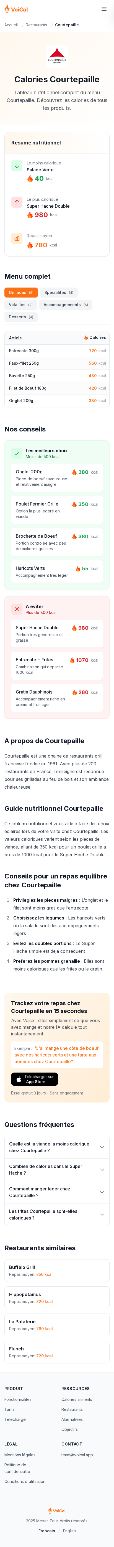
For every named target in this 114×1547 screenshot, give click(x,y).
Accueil (11, 24)
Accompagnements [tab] (66, 304)
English (69, 1530)
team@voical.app (77, 1454)
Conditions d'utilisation (24, 1481)
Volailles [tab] (21, 304)
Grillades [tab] (21, 292)
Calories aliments (76, 1399)
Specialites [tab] (59, 292)
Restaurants (36, 24)
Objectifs (69, 1429)
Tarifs (9, 1409)
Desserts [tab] (21, 316)
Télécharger (15, 1419)
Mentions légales (19, 1454)
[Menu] (104, 8)
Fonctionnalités (18, 1399)
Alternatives (72, 1419)
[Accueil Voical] (16, 8)
